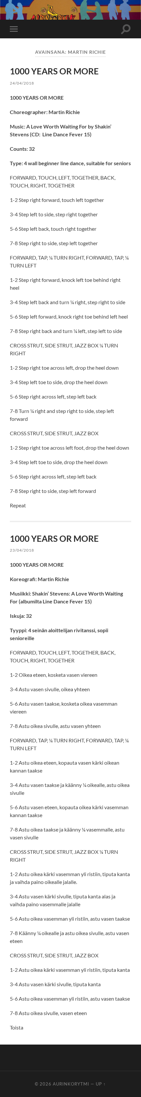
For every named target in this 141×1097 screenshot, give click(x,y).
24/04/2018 (22, 83)
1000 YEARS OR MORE (54, 71)
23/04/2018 (22, 550)
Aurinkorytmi (71, 1084)
